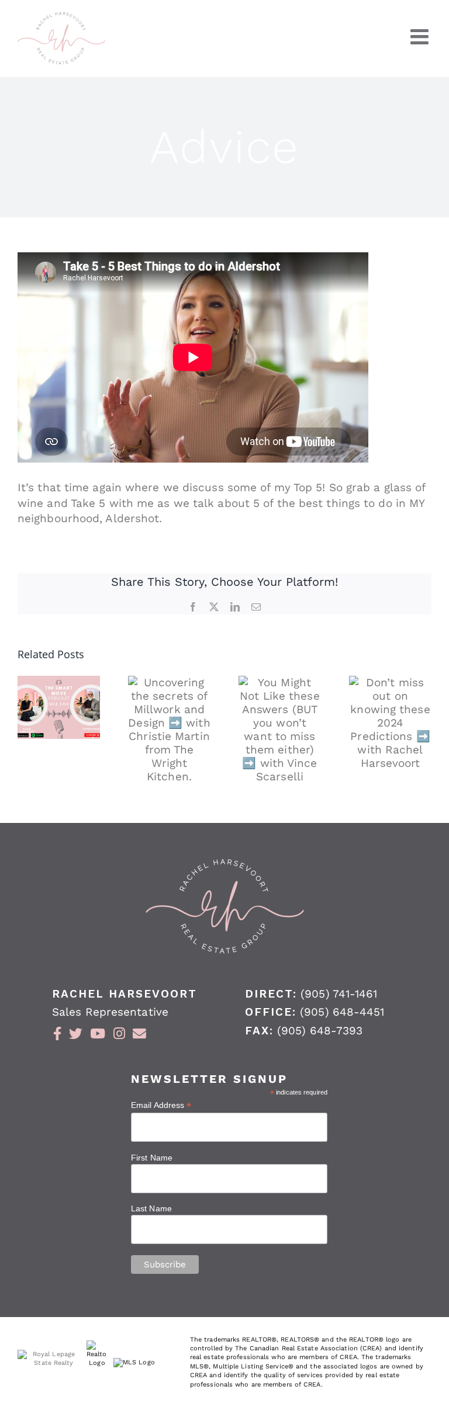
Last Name (151, 1208)
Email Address (161, 1105)
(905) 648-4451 (342, 1012)
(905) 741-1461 (339, 993)
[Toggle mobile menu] (420, 36)
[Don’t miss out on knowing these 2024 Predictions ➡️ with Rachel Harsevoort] (390, 723)
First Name (151, 1157)
